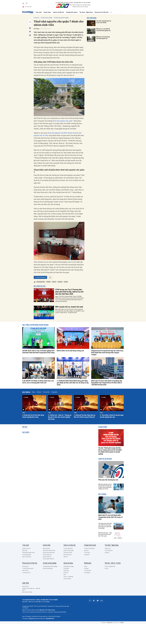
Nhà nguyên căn (40, 281)
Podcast (39, 392)
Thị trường (87, 552)
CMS (110, 622)
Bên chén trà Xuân (27, 592)
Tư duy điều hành (68, 548)
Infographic (54, 392)
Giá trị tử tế (25, 570)
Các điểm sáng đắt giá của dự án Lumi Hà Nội (103, 21)
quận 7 (54, 281)
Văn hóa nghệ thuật (110, 566)
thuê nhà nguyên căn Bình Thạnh (59, 133)
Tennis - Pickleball (68, 576)
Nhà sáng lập (46, 548)
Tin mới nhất (28, 6)
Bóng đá (66, 572)
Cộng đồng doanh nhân (28, 552)
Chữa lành (66, 568)
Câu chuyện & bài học (48, 558)
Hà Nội (65, 281)
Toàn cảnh (38, 12)
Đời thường (102, 494)
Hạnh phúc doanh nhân (49, 550)
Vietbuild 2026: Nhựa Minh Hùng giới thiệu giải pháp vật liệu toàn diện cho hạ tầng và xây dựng (73, 383)
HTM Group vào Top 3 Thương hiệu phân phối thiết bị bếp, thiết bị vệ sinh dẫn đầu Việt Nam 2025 (69, 292)
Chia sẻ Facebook (41, 277)
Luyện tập (66, 570)
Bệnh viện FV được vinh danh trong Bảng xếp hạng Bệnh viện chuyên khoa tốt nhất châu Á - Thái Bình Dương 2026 (107, 383)
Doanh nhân (47, 12)
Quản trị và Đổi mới (58, 12)
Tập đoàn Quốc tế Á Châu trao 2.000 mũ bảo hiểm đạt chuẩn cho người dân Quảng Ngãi (105, 526)
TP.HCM (48, 281)
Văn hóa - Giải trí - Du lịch (113, 563)
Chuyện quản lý (68, 554)
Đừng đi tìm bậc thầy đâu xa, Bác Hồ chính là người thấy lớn (84, 416)
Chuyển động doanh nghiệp (61, 17)
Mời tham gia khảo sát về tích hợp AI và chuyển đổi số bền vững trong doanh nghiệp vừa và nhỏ (105, 487)
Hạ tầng (107, 552)
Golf (65, 574)
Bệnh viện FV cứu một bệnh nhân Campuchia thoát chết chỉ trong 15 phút (110, 517)
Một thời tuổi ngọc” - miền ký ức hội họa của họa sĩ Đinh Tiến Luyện (105, 534)
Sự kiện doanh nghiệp (46, 17)
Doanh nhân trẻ (47, 556)
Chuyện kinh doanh (71, 12)
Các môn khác (67, 578)
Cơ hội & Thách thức (89, 548)
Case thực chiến (68, 552)
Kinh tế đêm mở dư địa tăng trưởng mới (70, 351)
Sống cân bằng (68, 563)
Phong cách (25, 566)
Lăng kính (86, 554)
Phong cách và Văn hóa (101, 12)
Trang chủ (36, 17)
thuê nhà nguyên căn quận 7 (63, 121)
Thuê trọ (60, 281)
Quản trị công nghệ (69, 550)
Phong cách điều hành (49, 552)
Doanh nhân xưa (47, 554)
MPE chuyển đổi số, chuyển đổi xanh (69, 307)
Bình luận (24, 550)
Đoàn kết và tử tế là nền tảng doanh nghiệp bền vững (33, 416)
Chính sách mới (26, 548)
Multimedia (26, 392)
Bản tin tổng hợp (26, 556)
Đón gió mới (25, 586)
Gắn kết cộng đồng (48, 568)
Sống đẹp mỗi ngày (69, 566)
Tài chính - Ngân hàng (86, 12)
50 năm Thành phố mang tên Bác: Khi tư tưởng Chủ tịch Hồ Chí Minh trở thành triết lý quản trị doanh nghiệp (110, 451)
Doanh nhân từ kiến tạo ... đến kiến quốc (31, 589)
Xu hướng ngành (26, 554)
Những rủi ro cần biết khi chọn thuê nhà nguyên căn (103, 29)
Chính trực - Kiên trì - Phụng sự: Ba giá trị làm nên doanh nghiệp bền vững (60, 417)
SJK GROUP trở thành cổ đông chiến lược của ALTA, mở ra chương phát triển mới (38, 382)
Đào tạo (66, 556)
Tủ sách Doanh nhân (27, 568)
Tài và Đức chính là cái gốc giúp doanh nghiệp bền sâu (111, 416)
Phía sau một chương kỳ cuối (108, 480)
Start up (86, 550)
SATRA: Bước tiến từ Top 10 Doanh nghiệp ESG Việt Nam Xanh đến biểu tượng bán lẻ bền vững (38, 351)
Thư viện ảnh (46, 392)
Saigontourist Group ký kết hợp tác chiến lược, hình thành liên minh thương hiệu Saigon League (107, 353)
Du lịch (106, 568)
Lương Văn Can (26, 572)
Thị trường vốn (109, 550)
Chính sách (108, 548)
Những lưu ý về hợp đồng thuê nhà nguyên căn (103, 37)
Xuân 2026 (25, 583)
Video (33, 392)
